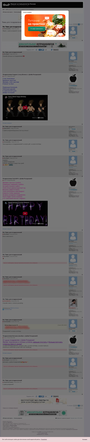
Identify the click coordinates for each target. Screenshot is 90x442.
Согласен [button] (84, 439)
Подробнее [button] (44, 439)
